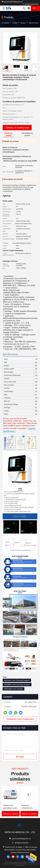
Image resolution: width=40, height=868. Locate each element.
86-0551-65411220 (31, 4)
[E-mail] (20, 712)
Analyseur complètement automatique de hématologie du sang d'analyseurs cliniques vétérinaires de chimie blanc (10, 806)
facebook (17, 856)
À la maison (5, 23)
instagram (27, 856)
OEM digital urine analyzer (13, 689)
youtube (13, 856)
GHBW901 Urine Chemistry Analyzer (17, 684)
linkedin (8, 856)
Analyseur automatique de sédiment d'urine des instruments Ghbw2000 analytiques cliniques (27, 806)
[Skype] (10, 712)
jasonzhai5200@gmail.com (13, 2)
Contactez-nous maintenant (20, 719)
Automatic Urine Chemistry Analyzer (16, 680)
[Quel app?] (15, 712)
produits (14, 23)
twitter (22, 856)
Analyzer (23, 23)
